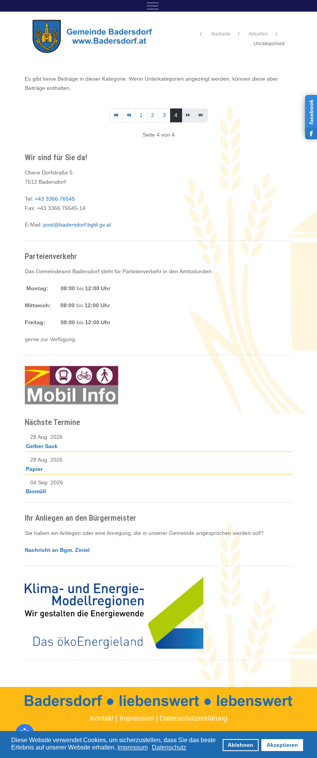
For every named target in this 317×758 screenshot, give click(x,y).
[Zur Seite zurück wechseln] (129, 115)
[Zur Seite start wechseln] (116, 115)
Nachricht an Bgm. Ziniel (57, 550)
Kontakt (102, 718)
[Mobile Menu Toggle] (152, 6)
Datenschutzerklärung (193, 718)
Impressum (136, 718)
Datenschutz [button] (169, 747)
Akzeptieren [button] (282, 745)
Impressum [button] (133, 747)
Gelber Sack (42, 446)
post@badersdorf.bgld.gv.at (77, 225)
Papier (34, 469)
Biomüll (36, 491)
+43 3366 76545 (55, 199)
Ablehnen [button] (240, 745)
